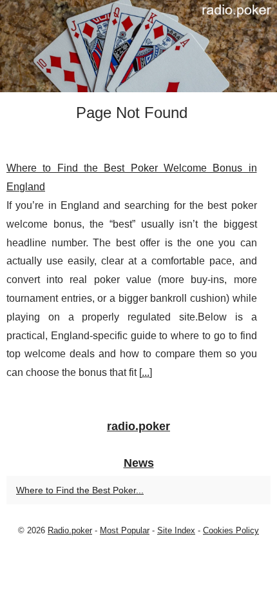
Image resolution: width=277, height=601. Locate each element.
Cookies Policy (231, 530)
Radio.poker (70, 530)
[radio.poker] (138, 46)
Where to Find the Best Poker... (80, 490)
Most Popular (124, 530)
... (145, 372)
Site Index (176, 530)
